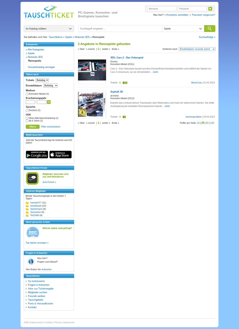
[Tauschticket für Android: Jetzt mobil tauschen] (37, 157)
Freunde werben (36, 296)
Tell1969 (34, 215)
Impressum (69, 322)
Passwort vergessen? (203, 14)
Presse (58, 322)
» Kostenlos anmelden (176, 14)
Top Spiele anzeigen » (37, 242)
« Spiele (30, 53)
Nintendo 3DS (82, 37)
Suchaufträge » (207, 37)
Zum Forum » (49, 182)
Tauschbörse (55, 37)
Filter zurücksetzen (50, 126)
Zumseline (35, 212)
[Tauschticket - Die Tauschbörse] (49, 13)
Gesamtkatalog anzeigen (41, 67)
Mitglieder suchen (37, 292)
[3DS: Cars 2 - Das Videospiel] (92, 83)
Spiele (68, 37)
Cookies (48, 322)
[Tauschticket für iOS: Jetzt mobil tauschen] (60, 157)
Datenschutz (36, 322)
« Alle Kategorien (35, 49)
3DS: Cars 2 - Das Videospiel (126, 57)
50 (207, 123)
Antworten (46, 269)
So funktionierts (36, 281)
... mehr (154, 72)
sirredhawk (35, 206)
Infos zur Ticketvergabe (41, 288)
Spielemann (36, 209)
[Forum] (32, 184)
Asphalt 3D (116, 91)
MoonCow (196, 82)
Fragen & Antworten (38, 284)
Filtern (32, 126)
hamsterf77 (36, 202)
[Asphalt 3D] (92, 117)
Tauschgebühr (35, 299)
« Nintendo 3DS (34, 57)
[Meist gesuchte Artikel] (33, 237)
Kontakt (32, 307)
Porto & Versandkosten (40, 303)
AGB (26, 322)
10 (198, 123)
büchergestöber (194, 117)
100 (212, 123)
